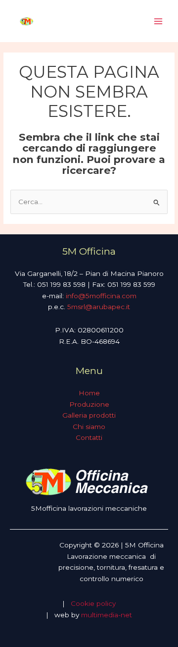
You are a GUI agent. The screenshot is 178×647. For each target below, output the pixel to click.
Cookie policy (93, 603)
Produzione (89, 404)
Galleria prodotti (89, 415)
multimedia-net (106, 615)
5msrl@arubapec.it (98, 307)
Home (89, 393)
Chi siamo (89, 427)
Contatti (89, 437)
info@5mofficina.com (101, 296)
